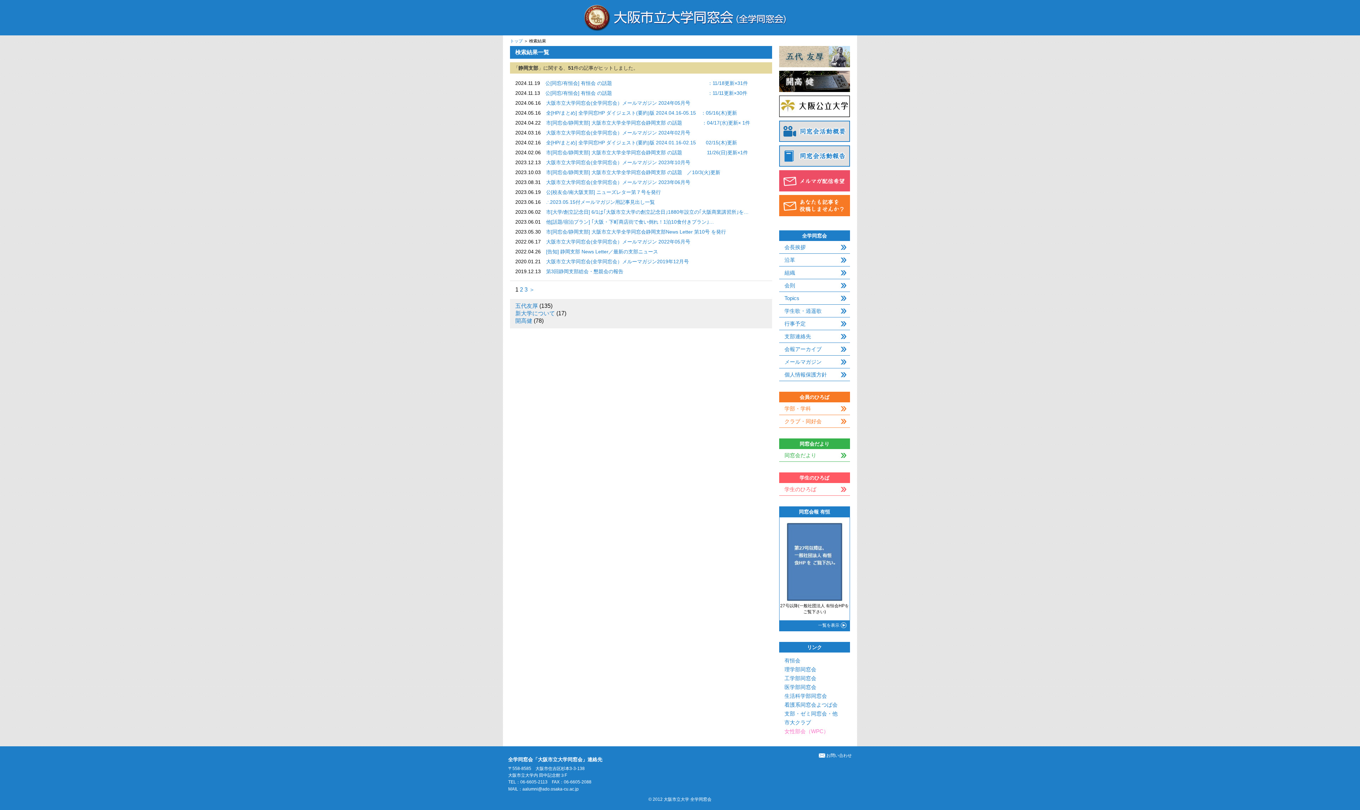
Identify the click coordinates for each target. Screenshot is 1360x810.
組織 (789, 273)
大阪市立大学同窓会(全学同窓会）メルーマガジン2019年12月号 (617, 261)
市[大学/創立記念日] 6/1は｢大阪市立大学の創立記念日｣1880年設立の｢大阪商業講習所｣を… (647, 212)
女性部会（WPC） (806, 731)
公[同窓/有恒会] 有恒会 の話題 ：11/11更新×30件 (646, 93)
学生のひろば (800, 489)
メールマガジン (803, 362)
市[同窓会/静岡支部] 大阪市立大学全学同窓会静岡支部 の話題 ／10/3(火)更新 (633, 172)
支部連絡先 (797, 336)
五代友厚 (526, 306)
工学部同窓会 (800, 678)
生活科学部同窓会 (805, 696)
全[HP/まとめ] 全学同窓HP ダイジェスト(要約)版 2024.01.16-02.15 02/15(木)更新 (641, 142)
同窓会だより (800, 455)
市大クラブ (797, 722)
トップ (516, 41)
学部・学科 (797, 409)
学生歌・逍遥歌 (803, 311)
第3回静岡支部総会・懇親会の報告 (584, 271)
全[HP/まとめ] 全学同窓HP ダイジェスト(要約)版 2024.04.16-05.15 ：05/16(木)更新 (641, 113)
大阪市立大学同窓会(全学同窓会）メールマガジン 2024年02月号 (618, 133)
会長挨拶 (795, 247)
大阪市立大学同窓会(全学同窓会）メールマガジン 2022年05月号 (618, 242)
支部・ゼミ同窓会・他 (811, 714)
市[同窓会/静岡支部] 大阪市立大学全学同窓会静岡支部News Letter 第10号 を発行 (636, 232)
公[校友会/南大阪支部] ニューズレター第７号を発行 (603, 192)
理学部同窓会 (800, 669)
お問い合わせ (839, 755)
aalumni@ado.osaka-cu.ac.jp (550, 789)
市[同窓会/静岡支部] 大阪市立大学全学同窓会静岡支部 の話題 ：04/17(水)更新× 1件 (648, 123)
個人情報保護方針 (805, 375)
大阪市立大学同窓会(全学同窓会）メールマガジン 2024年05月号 (618, 103)
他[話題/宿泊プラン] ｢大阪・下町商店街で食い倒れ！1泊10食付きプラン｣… (630, 222)
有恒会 (792, 660)
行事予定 (795, 324)
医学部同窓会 (800, 687)
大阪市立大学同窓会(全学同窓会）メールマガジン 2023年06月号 (618, 182)
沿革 (789, 260)
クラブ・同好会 (803, 421)
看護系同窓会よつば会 (811, 705)
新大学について (535, 313)
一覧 (828, 625)
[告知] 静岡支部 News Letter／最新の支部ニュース (602, 251)
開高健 (523, 321)
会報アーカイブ (803, 349)
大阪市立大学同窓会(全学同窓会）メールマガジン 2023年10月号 (618, 162)
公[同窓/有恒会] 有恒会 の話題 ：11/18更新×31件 (646, 83)
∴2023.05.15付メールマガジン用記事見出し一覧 (600, 202)
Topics (791, 298)
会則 (789, 285)
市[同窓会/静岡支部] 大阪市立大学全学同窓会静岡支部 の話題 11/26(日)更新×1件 (647, 152)
